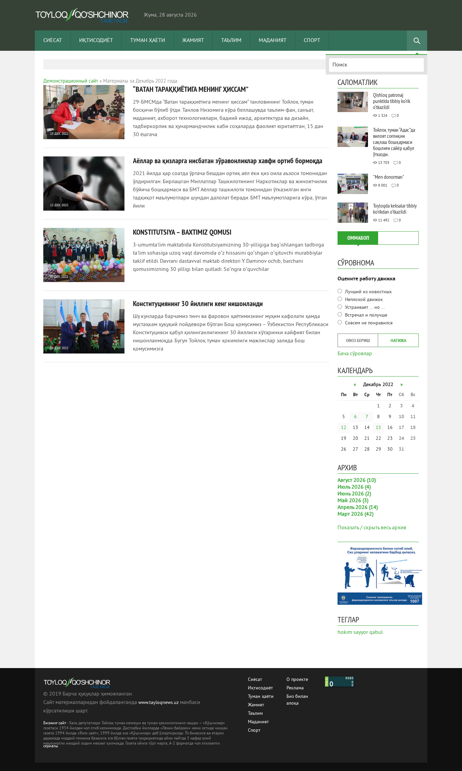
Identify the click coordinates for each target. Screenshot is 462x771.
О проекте (297, 680)
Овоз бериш (358, 341)
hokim (345, 632)
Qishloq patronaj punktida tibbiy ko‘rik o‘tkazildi (391, 100)
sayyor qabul (368, 632)
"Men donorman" (388, 176)
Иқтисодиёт (96, 40)
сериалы (50, 746)
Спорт (312, 40)
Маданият (272, 40)
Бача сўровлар (355, 353)
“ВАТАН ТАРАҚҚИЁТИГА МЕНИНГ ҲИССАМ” (191, 89)
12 (343, 428)
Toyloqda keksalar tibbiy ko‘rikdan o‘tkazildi (395, 208)
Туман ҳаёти (147, 40)
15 (378, 428)
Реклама (295, 688)
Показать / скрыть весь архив (372, 527)
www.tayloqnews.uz (159, 703)
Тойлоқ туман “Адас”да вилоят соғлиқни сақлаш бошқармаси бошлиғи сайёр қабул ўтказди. (394, 141)
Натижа (398, 341)
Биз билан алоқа (297, 697)
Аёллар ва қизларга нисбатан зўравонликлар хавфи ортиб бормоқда (227, 160)
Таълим (231, 40)
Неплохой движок (363, 300)
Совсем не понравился (368, 323)
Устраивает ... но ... (364, 307)
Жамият (193, 40)
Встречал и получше (365, 315)
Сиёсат (52, 40)
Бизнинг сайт (54, 723)
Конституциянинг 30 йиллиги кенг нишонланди (198, 303)
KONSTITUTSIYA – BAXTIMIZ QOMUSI (182, 232)
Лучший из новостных (368, 292)
